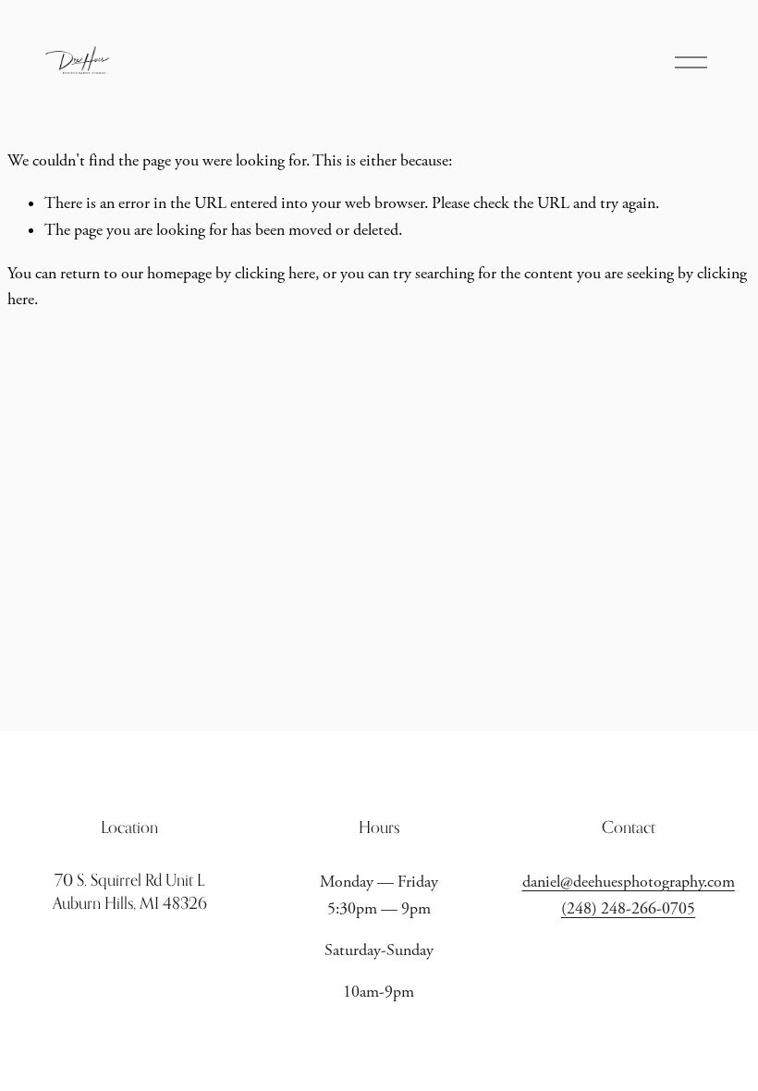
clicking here (275, 274)
